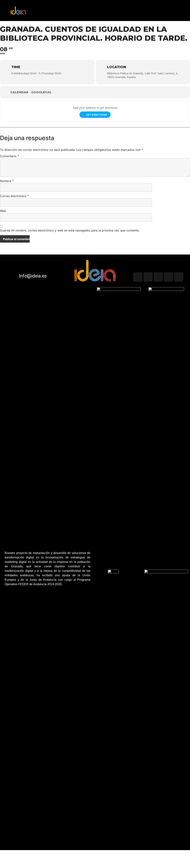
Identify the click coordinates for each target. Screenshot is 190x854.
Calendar (19, 92)
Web (3, 211)
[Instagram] (158, 277)
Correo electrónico (14, 196)
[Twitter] (137, 277)
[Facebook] (178, 277)
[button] (185, 8)
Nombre (7, 181)
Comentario (9, 156)
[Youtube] (148, 277)
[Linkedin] (168, 277)
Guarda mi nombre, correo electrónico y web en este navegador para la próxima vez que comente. (69, 230)
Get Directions (96, 114)
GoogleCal (41, 92)
